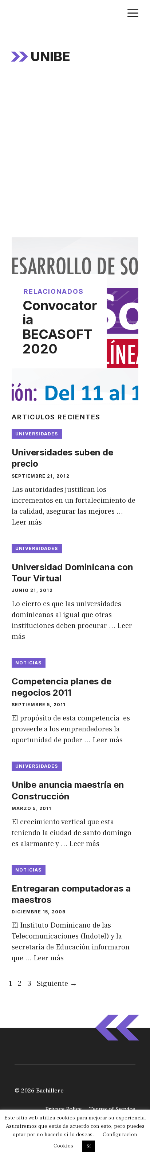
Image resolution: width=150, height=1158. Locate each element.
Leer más (27, 522)
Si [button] (89, 1146)
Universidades (36, 433)
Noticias (28, 662)
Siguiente (57, 983)
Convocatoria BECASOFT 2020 (60, 327)
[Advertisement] (75, 159)
